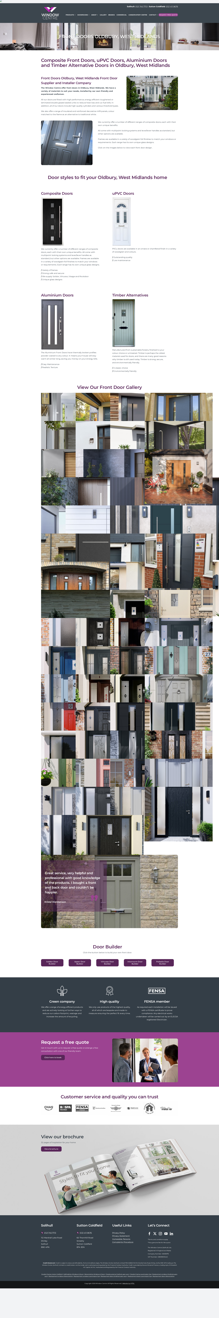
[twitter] (154, 1233)
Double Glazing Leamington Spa (140, 1274)
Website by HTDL (128, 1283)
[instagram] (160, 1233)
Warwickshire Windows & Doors (95, 1274)
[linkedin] (171, 1233)
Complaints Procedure (122, 1242)
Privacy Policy (118, 1233)
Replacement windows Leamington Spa (87, 1276)
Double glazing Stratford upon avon (117, 1274)
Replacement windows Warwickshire (61, 1276)
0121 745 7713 (141, 6)
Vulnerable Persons (121, 1239)
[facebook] (149, 1233)
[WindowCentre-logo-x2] (50, 8)
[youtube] (166, 1233)
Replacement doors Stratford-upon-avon (114, 1276)
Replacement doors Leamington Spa (140, 1276)
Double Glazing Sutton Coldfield (51, 1274)
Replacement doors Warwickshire (163, 1276)
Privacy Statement (121, 1236)
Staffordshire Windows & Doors (73, 1274)
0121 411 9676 (172, 6)
